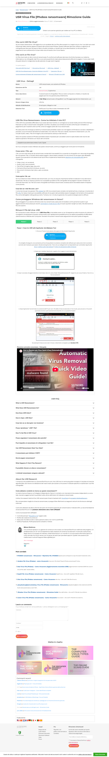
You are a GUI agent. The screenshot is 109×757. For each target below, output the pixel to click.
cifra (19, 193)
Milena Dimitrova (23, 21)
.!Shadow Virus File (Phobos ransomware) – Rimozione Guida (37, 592)
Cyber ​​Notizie (31, 3)
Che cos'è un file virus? (38, 68)
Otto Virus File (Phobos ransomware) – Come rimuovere (36, 579)
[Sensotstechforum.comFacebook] (84, 3)
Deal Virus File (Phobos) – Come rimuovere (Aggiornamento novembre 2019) (43, 566)
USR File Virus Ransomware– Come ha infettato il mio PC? (32, 71)
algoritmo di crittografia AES (74, 157)
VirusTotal (65, 498)
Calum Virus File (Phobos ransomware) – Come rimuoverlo (37, 597)
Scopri (41, 727)
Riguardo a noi (33, 516)
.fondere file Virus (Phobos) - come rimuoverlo (32, 561)
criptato (40, 191)
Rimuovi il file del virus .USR (57, 74)
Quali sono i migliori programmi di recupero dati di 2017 (41, 680)
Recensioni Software (44, 735)
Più (55, 727)
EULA (52, 36)
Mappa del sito (42, 729)
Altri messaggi (28, 540)
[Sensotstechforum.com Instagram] (88, 3)
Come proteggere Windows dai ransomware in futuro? (31, 74)
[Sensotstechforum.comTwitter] (81, 3)
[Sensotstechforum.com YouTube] (86, 3)
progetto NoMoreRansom (79, 498)
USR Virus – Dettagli (53, 68)
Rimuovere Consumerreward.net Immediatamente (37, 710)
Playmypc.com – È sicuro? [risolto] (32, 683)
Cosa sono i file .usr (56, 71)
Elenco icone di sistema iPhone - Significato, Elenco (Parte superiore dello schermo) (43, 687)
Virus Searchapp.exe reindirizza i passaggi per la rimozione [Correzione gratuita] (43, 700)
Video (40, 737)
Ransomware (24, 9)
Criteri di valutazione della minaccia (65, 247)
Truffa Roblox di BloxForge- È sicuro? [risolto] (36, 697)
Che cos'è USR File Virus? (23, 68)
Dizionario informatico (44, 733)
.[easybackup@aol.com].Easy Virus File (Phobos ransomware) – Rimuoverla (42, 585)
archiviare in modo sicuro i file (50, 203)
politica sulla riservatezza (62, 36)
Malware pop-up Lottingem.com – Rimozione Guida (35, 707)
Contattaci (56, 733)
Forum (40, 739)
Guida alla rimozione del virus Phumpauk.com (35, 704)
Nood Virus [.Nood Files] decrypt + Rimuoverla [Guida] (35, 693)
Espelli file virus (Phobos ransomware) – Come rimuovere (36, 574)
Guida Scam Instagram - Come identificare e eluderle (37, 690)
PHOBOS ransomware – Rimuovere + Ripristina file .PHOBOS (37, 556)
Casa (17, 9)
